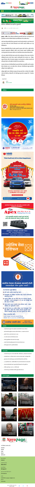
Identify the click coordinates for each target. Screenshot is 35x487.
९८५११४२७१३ (3, 478)
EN (2, 11)
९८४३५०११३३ (3, 481)
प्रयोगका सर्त (3, 455)
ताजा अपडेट (5, 351)
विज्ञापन (2, 453)
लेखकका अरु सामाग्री (9, 82)
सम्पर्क (2, 451)
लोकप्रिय (4, 326)
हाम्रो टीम (2, 449)
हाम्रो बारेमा (2, 448)
